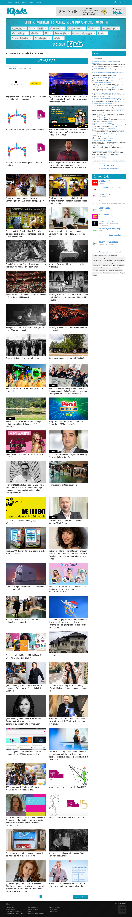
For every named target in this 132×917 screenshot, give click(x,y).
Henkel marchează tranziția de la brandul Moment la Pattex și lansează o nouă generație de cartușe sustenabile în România (68, 132)
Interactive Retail (102, 263)
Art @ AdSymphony (99, 156)
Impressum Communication (110, 235)
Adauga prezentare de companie (110, 252)
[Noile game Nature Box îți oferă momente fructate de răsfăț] (26, 441)
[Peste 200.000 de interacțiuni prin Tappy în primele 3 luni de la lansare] (26, 538)
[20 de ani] (68, 642)
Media (100, 210)
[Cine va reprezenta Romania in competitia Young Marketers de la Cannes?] (68, 840)
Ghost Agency (104, 181)
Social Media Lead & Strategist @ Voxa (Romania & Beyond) (107, 134)
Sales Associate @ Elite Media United (104, 128)
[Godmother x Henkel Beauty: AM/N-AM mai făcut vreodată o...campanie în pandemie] (26, 642)
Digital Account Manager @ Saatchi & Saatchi (106, 151)
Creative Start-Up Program (13, 911)
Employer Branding (97, 260)
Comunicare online (103, 196)
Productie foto (96, 268)
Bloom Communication (108, 221)
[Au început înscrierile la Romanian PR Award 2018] (68, 774)
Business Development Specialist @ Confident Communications (106, 62)
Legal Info (30, 911)
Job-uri (38, 2)
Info (30, 68)
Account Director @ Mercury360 (103, 113)
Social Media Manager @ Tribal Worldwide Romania (108, 98)
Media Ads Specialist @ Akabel (102, 140)
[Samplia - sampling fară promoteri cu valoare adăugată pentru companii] (26, 607)
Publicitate (101, 183)
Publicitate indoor (103, 270)
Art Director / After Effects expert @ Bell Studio (107, 93)
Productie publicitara (106, 268)
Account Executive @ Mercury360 (103, 123)
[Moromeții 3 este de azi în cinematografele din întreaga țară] (68, 251)
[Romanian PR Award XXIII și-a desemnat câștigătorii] (26, 117)
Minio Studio (104, 214)
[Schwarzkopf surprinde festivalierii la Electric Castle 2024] (68, 345)
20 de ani (52, 655)
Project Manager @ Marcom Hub (103, 68)
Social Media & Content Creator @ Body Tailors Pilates (109, 88)
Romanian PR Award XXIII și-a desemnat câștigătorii (26, 129)
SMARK (53, 93)
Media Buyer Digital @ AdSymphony (104, 146)
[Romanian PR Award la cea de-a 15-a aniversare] (68, 805)
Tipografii (122, 273)
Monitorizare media (107, 265)
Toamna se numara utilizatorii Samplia (63, 485)
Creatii (22, 68)
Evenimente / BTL (109, 244)
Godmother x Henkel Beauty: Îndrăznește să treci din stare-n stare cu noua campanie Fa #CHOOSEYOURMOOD (67, 589)
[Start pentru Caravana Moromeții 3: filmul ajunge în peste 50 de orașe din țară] (26, 315)
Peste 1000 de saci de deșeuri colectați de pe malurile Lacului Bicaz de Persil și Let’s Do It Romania (23, 424)
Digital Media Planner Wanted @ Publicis (105, 104)
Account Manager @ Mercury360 (103, 118)
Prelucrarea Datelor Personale (36, 913)
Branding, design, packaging (111, 223)
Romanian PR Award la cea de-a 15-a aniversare (67, 817)
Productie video (116, 268)
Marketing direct (112, 263)
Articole (11, 68)
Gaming (95, 263)
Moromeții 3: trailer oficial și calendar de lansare (24, 358)
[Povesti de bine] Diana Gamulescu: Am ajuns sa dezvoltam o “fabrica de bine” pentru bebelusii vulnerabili (24, 688)
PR (99, 190)
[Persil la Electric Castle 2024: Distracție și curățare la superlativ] (26, 375)
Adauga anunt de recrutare (110, 168)
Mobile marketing (113, 203)
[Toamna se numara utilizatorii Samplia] (68, 472)
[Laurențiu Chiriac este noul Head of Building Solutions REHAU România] (68, 508)
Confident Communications (110, 187)
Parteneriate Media (11, 909)
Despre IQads (10, 907)
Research (116, 273)
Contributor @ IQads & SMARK (15, 913)
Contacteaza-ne (53, 911)
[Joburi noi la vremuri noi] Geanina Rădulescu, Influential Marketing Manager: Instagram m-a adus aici (68, 688)
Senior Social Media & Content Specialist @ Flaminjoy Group (108, 73)
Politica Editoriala (32, 907)
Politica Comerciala (33, 909)
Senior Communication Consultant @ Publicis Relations (109, 109)
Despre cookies (53, 909)
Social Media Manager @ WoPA (103, 83)
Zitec (101, 201)
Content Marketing (111, 258)
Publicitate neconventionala (115, 270)
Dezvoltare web (121, 203)
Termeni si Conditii (54, 907)
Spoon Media (104, 208)
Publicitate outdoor (97, 273)
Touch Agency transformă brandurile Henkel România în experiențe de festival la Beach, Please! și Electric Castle (68, 201)
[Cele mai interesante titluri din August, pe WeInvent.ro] (26, 508)
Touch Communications (108, 242)
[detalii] (123, 66)
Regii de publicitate (107, 273)
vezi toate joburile (109, 165)
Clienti (100, 230)
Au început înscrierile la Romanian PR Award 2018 (67, 787)
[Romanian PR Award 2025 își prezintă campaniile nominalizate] (26, 150)
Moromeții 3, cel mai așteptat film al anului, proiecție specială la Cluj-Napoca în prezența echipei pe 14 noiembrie (68, 297)
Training (95, 275)
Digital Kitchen (105, 194)
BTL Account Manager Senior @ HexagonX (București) (109, 160)
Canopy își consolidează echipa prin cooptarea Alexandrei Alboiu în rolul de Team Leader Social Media (67, 234)
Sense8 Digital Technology (110, 228)
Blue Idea (123, 903)
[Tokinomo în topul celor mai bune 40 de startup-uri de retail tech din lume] (26, 574)
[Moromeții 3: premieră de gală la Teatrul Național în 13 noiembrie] (68, 315)
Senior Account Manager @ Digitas (103, 77)
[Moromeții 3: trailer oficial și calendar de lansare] (26, 345)
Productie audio (120, 265)
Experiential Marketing (119, 260)
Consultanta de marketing (99, 258)
